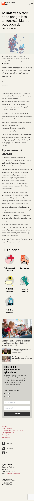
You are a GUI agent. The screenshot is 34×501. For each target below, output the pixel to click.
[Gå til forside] (14, 3)
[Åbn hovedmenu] (32, 4)
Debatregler (6, 437)
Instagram (9, 448)
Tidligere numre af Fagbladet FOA (13, 430)
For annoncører (7, 428)
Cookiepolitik (6, 435)
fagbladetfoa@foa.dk (13, 474)
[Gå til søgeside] (29, 3)
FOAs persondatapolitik (13, 384)
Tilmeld (17, 414)
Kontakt (4, 426)
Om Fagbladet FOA (8, 433)
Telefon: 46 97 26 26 (8, 471)
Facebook (9, 443)
